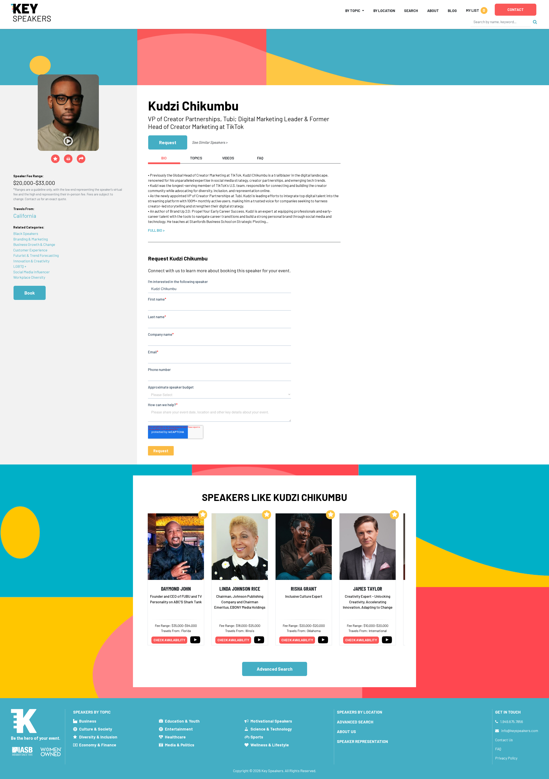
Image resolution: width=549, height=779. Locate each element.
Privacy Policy (506, 758)
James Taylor (367, 588)
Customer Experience (30, 250)
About (433, 10)
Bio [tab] (164, 158)
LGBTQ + (19, 266)
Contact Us (504, 740)
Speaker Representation (362, 741)
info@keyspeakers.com (519, 730)
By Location (384, 10)
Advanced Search (275, 669)
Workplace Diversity (29, 277)
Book (29, 292)
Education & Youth (182, 720)
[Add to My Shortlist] (55, 158)
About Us (346, 731)
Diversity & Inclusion (98, 736)
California (24, 215)
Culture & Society (95, 728)
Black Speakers (25, 233)
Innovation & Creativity (31, 261)
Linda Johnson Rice (239, 588)
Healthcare (175, 736)
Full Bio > (156, 230)
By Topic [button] (352, 10)
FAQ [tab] (260, 158)
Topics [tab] (196, 158)
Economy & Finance (97, 744)
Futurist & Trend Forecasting (36, 255)
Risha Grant (304, 588)
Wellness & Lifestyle (269, 744)
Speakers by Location (359, 711)
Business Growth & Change (34, 244)
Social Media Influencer (31, 272)
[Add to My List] (202, 514)
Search (411, 10)
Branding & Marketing (30, 239)
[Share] (81, 158)
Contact (515, 9)
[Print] (68, 158)
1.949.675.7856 (511, 721)
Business (87, 720)
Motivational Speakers (271, 720)
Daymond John (176, 588)
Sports (256, 736)
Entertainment (179, 728)
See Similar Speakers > (209, 142)
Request (167, 142)
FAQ (498, 749)
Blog (452, 10)
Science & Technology (271, 728)
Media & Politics (179, 744)
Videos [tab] (228, 158)
